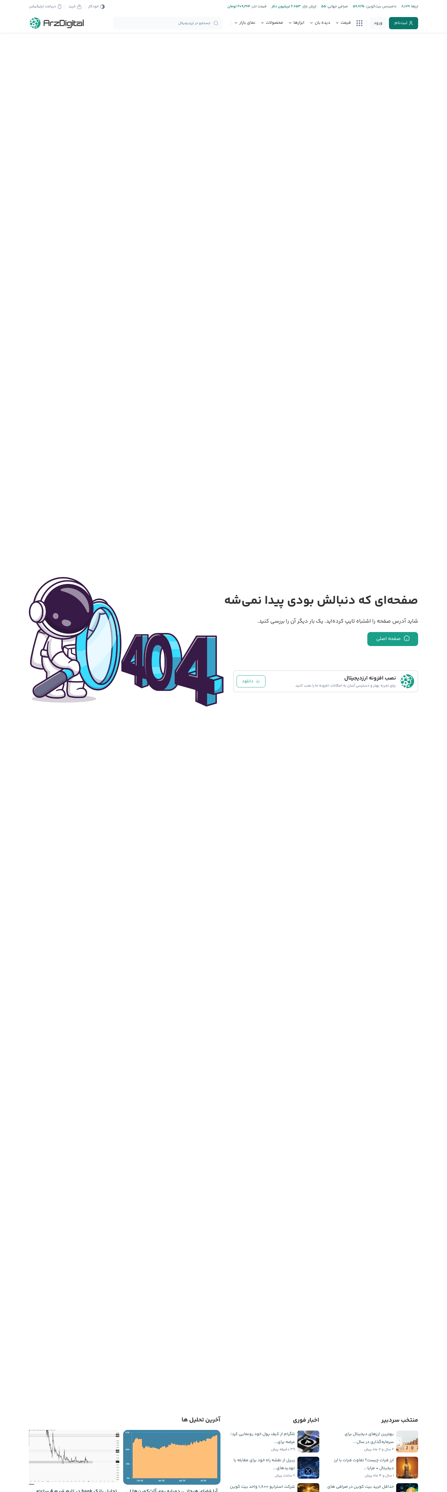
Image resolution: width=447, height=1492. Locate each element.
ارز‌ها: (414, 6)
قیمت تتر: (258, 6)
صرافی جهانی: (337, 6)
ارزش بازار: (308, 6)
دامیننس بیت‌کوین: (381, 6)
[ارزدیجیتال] (57, 23)
